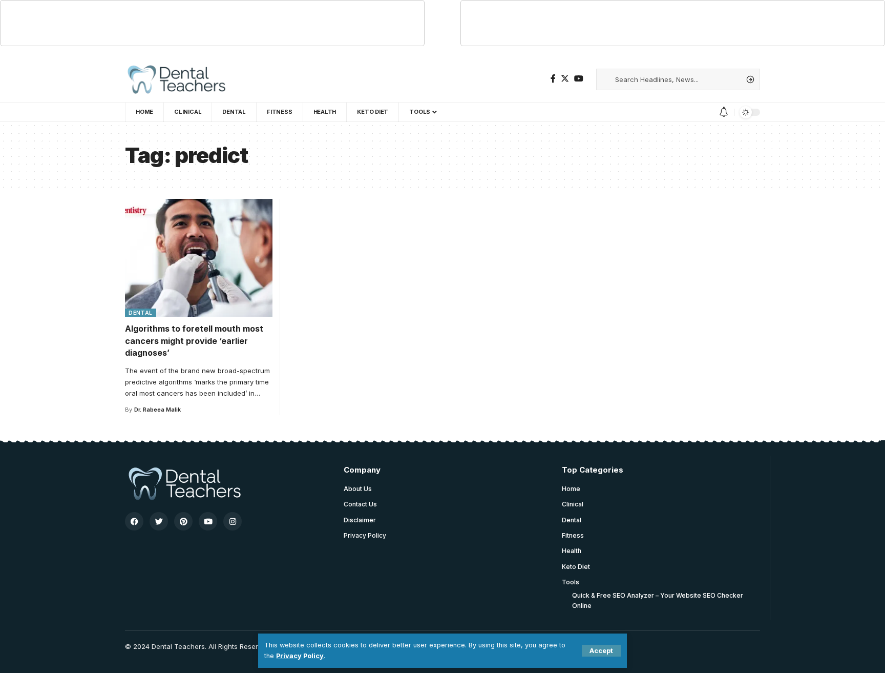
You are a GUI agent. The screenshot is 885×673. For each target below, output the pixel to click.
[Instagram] (232, 521)
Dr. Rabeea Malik (157, 409)
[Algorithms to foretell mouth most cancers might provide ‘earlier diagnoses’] (198, 258)
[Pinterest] (183, 521)
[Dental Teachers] (176, 79)
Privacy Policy (300, 656)
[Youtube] (208, 521)
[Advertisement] (213, 24)
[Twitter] (565, 79)
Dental (141, 313)
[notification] (724, 112)
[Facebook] (553, 79)
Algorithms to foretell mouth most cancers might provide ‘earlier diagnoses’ (194, 340)
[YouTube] (579, 79)
